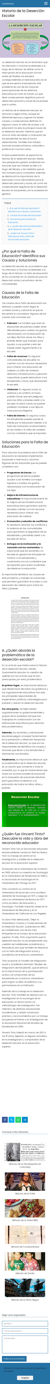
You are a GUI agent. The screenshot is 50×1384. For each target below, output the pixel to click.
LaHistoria (8, 3)
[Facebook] (5, 1120)
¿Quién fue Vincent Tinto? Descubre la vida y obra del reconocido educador (21, 236)
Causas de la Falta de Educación (25, 215)
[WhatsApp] (18, 1120)
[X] (11, 1120)
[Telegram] (25, 1120)
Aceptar (25, 1378)
